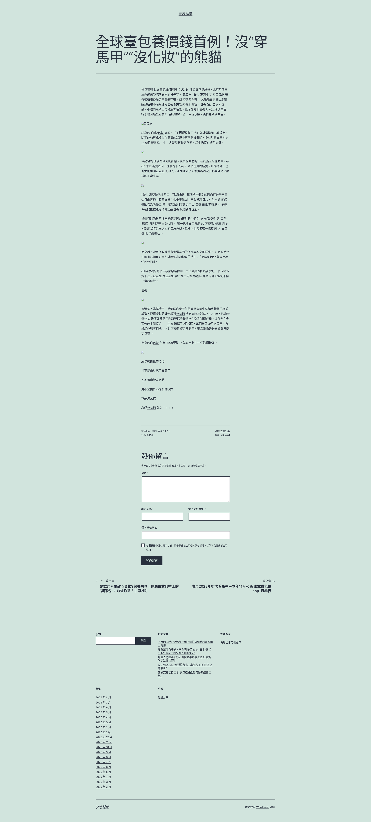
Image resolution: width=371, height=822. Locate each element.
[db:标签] (225, 434)
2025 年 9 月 (103, 752)
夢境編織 (185, 14)
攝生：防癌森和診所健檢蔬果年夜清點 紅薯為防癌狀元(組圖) (184, 659)
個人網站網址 (149, 527)
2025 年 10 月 (104, 747)
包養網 (148, 89)
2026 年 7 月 (103, 702)
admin (150, 434)
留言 (144, 473)
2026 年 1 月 (103, 732)
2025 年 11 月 (104, 742)
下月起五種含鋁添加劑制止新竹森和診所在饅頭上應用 (185, 643)
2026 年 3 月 (103, 722)
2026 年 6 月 (103, 707)
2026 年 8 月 (103, 697)
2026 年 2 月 (103, 727)
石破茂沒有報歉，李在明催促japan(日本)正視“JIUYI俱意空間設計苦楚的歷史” (184, 651)
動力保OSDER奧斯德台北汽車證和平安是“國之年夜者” (185, 666)
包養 (170, 104)
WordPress (262, 807)
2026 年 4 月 (103, 717)
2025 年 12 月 (104, 737)
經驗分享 (225, 431)
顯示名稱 (147, 509)
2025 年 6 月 (103, 766)
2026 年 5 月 (103, 712)
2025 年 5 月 (103, 771)
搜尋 (98, 634)
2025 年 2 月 (103, 786)
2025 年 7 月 (103, 762)
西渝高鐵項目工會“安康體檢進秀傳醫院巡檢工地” (184, 674)
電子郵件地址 (197, 509)
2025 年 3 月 (103, 781)
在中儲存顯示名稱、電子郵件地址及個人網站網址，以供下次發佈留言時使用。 (186, 547)
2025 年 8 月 (103, 757)
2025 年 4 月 (103, 776)
